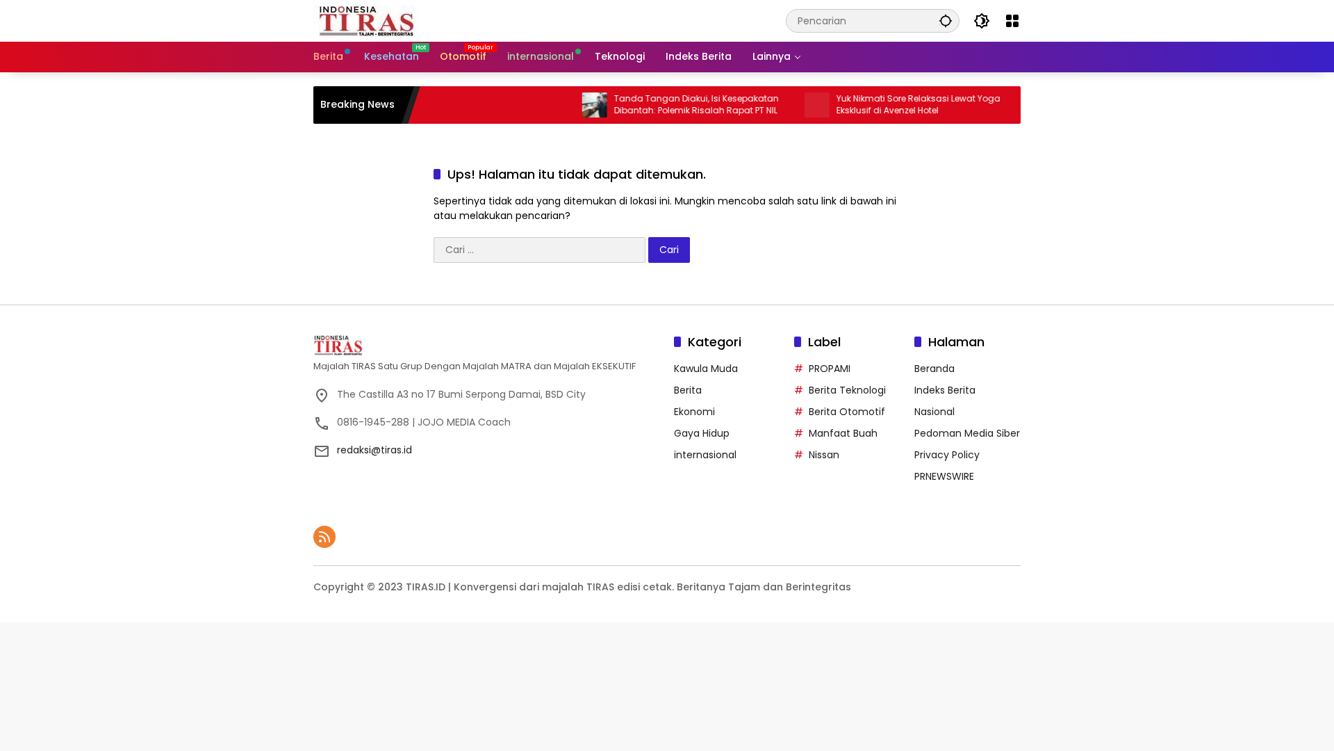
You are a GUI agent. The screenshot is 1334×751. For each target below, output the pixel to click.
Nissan (824, 455)
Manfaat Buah (843, 433)
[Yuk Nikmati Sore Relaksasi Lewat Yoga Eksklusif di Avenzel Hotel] (799, 105)
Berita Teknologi (847, 390)
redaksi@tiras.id (374, 450)
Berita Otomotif (847, 412)
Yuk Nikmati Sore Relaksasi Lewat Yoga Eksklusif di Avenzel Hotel (901, 104)
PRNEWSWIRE (944, 476)
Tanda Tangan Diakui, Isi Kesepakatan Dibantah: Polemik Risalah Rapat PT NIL (679, 104)
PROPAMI (829, 369)
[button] (946, 20)
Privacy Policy (947, 455)
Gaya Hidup (702, 433)
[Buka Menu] (1012, 21)
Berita (688, 390)
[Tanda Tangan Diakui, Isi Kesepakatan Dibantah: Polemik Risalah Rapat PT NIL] (577, 105)
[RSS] (324, 537)
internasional (705, 455)
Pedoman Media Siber (967, 433)
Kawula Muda (706, 369)
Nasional (934, 412)
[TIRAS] (367, 20)
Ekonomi (694, 412)
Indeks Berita (944, 390)
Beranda (934, 369)
